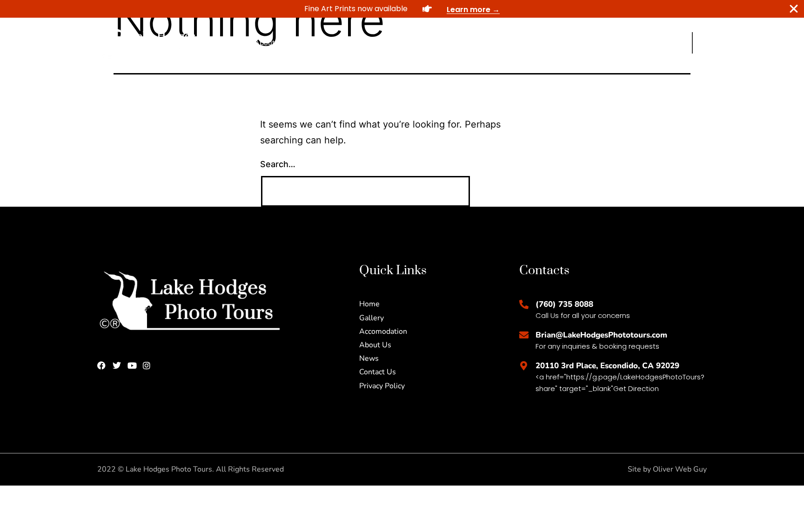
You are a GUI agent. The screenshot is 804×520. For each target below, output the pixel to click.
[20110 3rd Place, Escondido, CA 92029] (524, 366)
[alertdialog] (402, 9)
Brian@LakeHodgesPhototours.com (601, 335)
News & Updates (652, 43)
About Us (270, 43)
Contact (489, 43)
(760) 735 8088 (564, 304)
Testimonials (320, 43)
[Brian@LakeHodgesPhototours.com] (524, 335)
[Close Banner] (793, 8)
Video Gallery (441, 43)
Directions (533, 43)
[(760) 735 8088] (524, 304)
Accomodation (587, 43)
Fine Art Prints (380, 43)
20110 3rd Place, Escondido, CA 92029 (607, 365)
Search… (277, 164)
